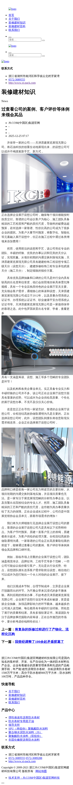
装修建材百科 (17, 26)
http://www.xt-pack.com (22, 82)
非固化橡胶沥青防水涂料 (24, 739)
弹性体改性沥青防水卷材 (24, 717)
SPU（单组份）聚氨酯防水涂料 (28, 728)
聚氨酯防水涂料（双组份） (26, 735)
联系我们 (14, 29)
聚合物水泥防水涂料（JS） (25, 732)
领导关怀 (14, 724)
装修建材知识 (17, 22)
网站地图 (41, 771)
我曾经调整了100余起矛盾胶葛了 (39, 642)
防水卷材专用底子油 (21, 721)
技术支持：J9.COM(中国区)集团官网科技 (34, 777)
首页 (11, 15)
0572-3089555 (17, 79)
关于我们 (14, 18)
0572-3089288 (34, 758)
